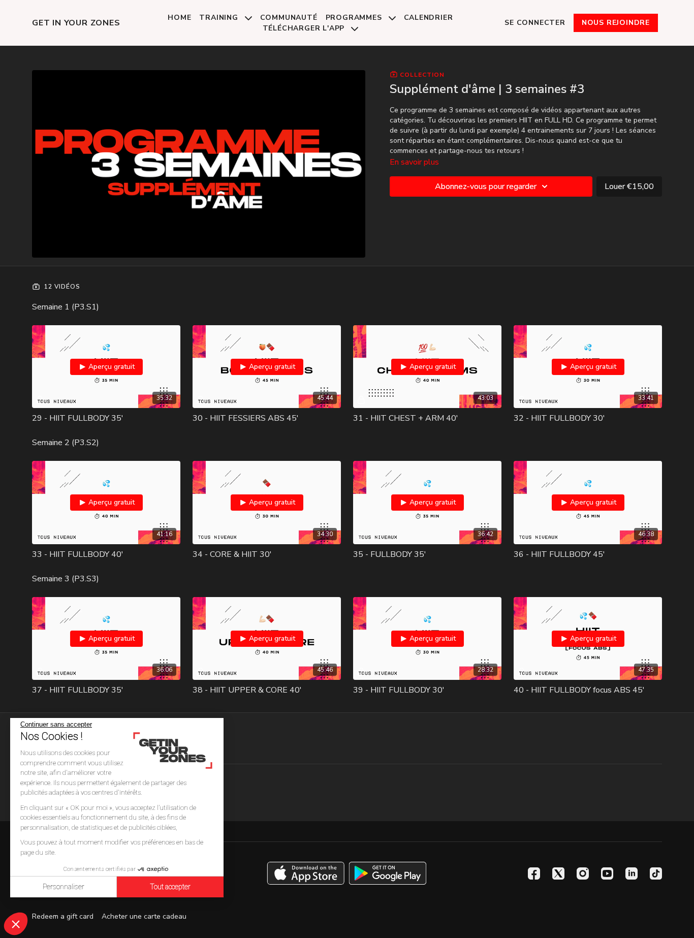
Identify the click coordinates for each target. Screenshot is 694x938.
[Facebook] (534, 873)
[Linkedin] (631, 873)
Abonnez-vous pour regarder (486, 186)
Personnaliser (63, 887)
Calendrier (428, 17)
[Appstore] (305, 873)
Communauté (289, 17)
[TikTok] (656, 873)
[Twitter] (558, 873)
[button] (16, 924)
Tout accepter (170, 887)
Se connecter (534, 22)
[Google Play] (388, 873)
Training (219, 17)
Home (179, 17)
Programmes (355, 17)
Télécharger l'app (305, 28)
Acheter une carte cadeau (144, 916)
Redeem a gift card (62, 916)
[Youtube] (607, 873)
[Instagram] (583, 873)
